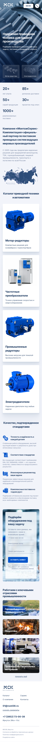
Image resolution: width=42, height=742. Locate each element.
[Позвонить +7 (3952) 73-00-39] (37, 6)
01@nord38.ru (11, 706)
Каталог (6, 695)
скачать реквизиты (11, 710)
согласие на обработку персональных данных (23, 567)
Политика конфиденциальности (13, 734)
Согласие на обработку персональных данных (18, 732)
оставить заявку (18, 560)
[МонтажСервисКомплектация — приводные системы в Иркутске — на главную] (8, 5)
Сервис (23, 695)
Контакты (24, 699)
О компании (8, 699)
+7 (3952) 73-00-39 (14, 716)
